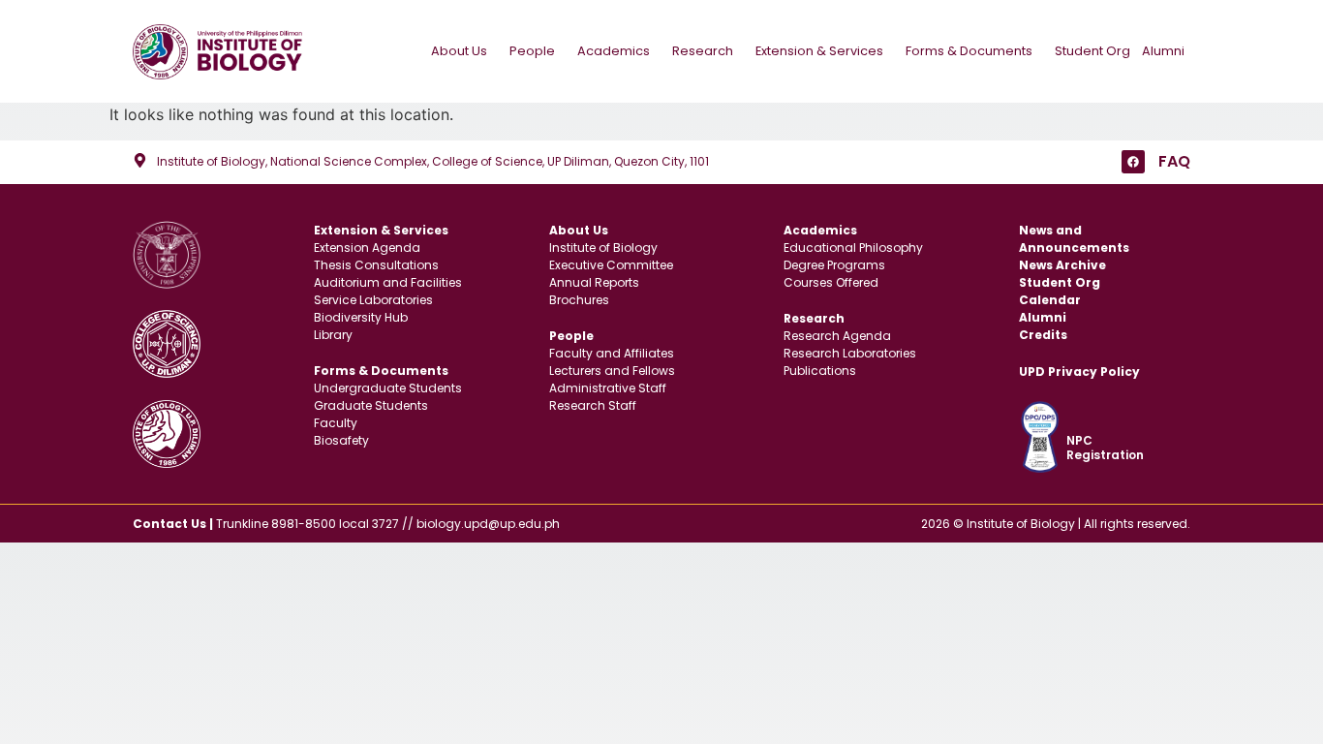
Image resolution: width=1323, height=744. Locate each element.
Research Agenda (837, 335)
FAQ (1174, 161)
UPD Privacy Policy (1079, 371)
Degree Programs (834, 265)
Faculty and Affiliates (611, 353)
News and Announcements (1074, 239)
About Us (459, 51)
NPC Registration (1105, 447)
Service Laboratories (373, 300)
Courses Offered (831, 282)
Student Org (1092, 51)
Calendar (1050, 300)
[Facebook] (1133, 161)
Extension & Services (819, 51)
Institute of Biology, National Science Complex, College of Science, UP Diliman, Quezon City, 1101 (433, 161)
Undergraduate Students (388, 388)
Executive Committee (611, 265)
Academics (613, 51)
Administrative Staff (607, 388)
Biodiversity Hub (361, 317)
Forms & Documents (969, 51)
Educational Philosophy (853, 247)
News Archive (1062, 265)
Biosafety (341, 440)
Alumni (1163, 51)
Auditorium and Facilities (388, 282)
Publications (820, 370)
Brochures (579, 300)
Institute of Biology (603, 247)
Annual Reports (594, 282)
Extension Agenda (367, 247)
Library (333, 334)
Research (702, 51)
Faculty (335, 423)
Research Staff (592, 405)
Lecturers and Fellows (612, 370)
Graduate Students (371, 405)
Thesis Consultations (376, 265)
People (532, 51)
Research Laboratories (850, 353)
